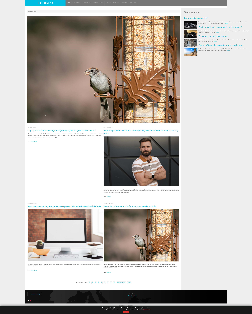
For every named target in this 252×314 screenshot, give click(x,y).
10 (114, 291)
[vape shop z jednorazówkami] (141, 169)
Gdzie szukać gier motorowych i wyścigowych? (220, 27)
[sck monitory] (65, 243)
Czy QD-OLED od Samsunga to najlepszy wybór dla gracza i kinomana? (61, 139)
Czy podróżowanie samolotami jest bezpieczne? (221, 45)
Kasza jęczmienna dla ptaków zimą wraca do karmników (130, 215)
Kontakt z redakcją (35, 302)
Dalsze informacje (146, 309)
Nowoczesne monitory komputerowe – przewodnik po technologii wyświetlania (64, 215)
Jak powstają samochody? (196, 18)
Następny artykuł (121, 291)
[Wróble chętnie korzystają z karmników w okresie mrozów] (141, 243)
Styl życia (109, 205)
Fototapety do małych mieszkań (213, 36)
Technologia (34, 150)
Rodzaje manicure (132, 304)
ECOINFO (45, 3)
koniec (129, 291)
